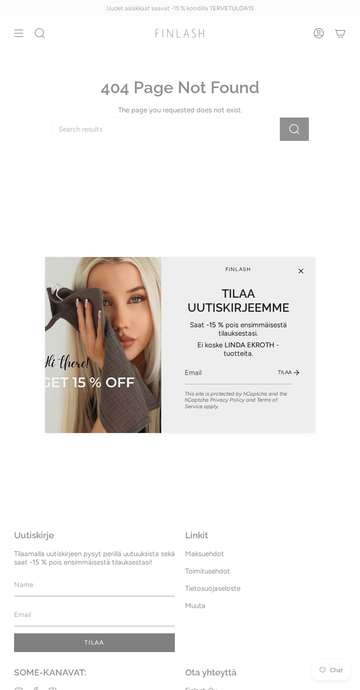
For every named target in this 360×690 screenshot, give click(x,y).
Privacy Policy (227, 399)
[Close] (301, 271)
